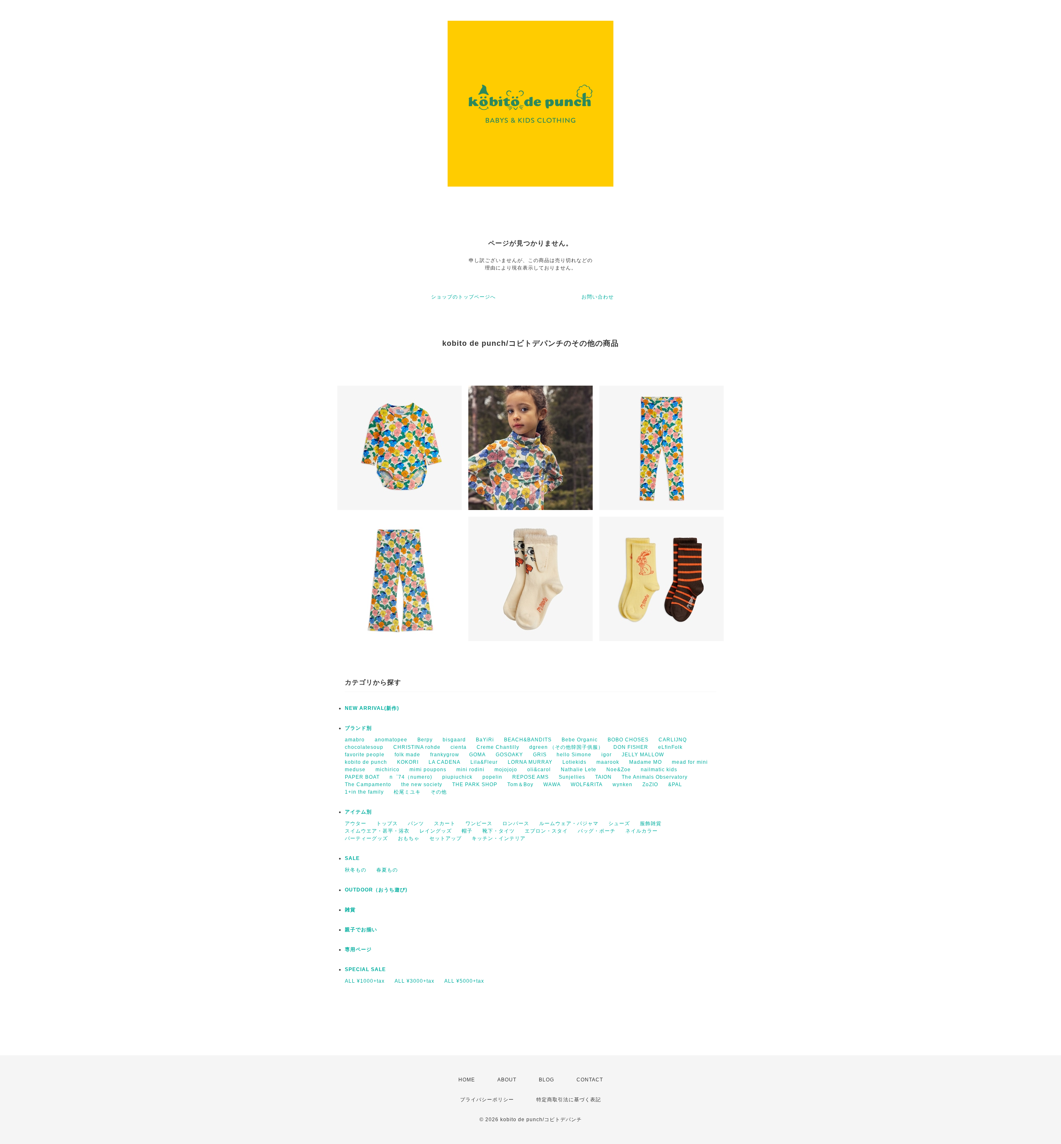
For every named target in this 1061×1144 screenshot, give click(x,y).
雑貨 (350, 910)
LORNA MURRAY (530, 762)
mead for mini (690, 762)
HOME (466, 1080)
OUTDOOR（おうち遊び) (376, 890)
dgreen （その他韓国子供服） (566, 747)
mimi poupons (427, 769)
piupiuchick (457, 777)
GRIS (540, 755)
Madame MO (645, 762)
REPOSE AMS (530, 777)
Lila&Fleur (484, 762)
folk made (407, 755)
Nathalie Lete (578, 769)
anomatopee (391, 740)
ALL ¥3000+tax (414, 981)
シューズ (619, 823)
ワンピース (478, 823)
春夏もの (387, 870)
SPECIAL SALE (365, 969)
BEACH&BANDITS (528, 740)
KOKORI (408, 762)
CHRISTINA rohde (417, 747)
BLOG (546, 1080)
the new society (421, 784)
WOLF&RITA (587, 784)
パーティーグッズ (366, 838)
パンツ (416, 823)
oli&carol (539, 769)
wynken (622, 784)
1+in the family (364, 792)
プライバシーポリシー (487, 1100)
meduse (355, 769)
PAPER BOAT (362, 777)
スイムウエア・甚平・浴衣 (377, 831)
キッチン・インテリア (499, 838)
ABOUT (506, 1080)
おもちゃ (408, 838)
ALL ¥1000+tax (365, 981)
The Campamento (368, 784)
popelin (492, 777)
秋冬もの (355, 870)
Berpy (425, 740)
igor (606, 755)
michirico (387, 769)
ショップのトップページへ (463, 297)
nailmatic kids (659, 769)
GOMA (477, 755)
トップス (387, 823)
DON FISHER (630, 747)
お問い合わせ (597, 297)
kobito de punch (366, 762)
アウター (355, 823)
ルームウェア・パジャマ (568, 823)
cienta (459, 747)
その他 (439, 792)
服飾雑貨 (650, 823)
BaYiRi (485, 740)
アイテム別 (358, 812)
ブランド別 (358, 728)
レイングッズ (435, 831)
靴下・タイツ (498, 831)
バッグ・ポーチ (596, 831)
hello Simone (574, 755)
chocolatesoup (364, 747)
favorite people (365, 755)
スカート (444, 823)
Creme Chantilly (498, 747)
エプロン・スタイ (546, 831)
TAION (603, 777)
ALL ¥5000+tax (464, 981)
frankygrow (444, 755)
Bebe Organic (580, 740)
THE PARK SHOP (474, 784)
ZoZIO (650, 784)
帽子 (467, 831)
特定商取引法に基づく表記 (568, 1100)
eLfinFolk (670, 747)
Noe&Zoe (618, 769)
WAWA (552, 784)
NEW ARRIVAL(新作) (372, 708)
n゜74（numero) (411, 777)
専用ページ (358, 949)
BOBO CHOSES (628, 740)
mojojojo (505, 769)
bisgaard (454, 740)
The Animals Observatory (655, 777)
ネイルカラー (641, 831)
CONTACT (590, 1080)
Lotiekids (574, 762)
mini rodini (470, 769)
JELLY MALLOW (643, 755)
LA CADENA (444, 762)
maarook (607, 762)
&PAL (675, 784)
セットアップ (445, 838)
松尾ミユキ (407, 792)
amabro (355, 740)
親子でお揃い (361, 930)
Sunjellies (572, 777)
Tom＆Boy (520, 784)
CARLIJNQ (673, 740)
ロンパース (515, 823)
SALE (352, 858)
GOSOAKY (509, 755)
